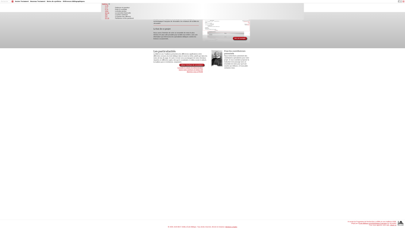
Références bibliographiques (74, 1)
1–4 (106, 7)
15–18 (107, 13)
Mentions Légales (231, 227)
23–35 (107, 18)
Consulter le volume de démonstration (190, 68)
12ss (106, 11)
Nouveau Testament (37, 1)
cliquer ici (393, 225)
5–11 (106, 9)
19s (106, 15)
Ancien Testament (22, 1)
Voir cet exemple (239, 38)
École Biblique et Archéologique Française (373, 223)
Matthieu (105, 4)
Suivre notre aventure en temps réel (191, 70)
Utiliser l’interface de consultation (192, 65)
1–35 (106, 6)
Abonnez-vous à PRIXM (195, 72)
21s (106, 16)
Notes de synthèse (54, 1)
